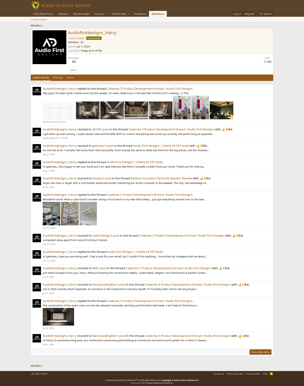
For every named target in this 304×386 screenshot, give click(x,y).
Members (158, 14)
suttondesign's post (105, 235)
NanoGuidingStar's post (108, 284)
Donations (140, 14)
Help (265, 373)
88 (74, 62)
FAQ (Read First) (43, 14)
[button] (106, 14)
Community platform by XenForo (133, 380)
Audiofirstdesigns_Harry (60, 89)
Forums (99, 14)
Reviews (63, 14)
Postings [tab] (58, 77)
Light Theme (40, 373)
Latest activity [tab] (41, 77)
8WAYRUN (168, 383)
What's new (119, 14)
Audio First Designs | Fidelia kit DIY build (161, 146)
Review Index (81, 14)
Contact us (218, 373)
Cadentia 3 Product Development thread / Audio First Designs (149, 89)
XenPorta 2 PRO (138, 383)
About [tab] (70, 77)
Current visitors (39, 19)
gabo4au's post (102, 146)
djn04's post (100, 129)
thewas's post (101, 178)
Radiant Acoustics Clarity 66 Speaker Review (161, 178)
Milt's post (99, 268)
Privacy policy (253, 373)
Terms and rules (235, 373)
